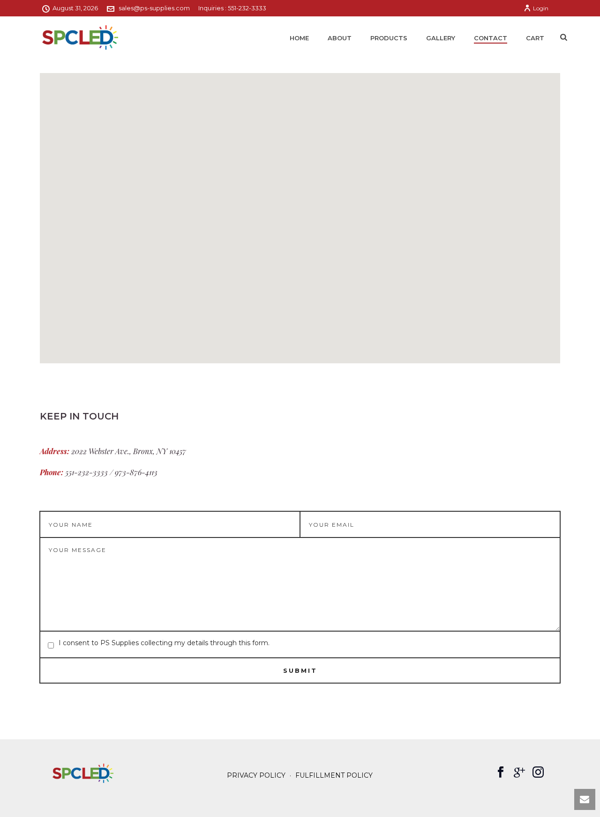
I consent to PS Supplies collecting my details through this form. (164, 643)
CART (535, 38)
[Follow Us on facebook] (500, 772)
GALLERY (440, 38)
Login (540, 8)
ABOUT (340, 38)
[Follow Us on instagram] (538, 772)
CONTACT (490, 38)
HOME (299, 38)
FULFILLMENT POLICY (334, 775)
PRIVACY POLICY (256, 775)
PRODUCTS (388, 38)
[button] (300, 212)
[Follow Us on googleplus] (519, 772)
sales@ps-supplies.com (154, 8)
